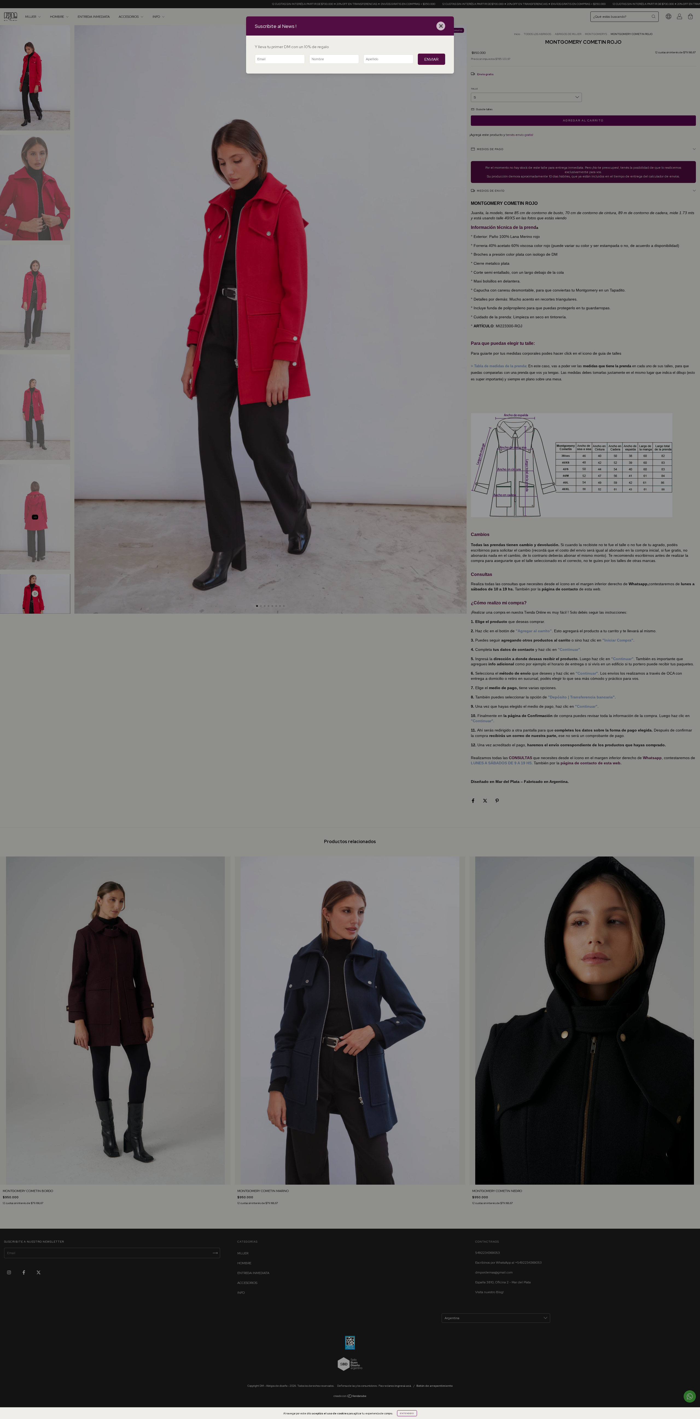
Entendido (407, 1413)
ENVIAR (431, 59)
